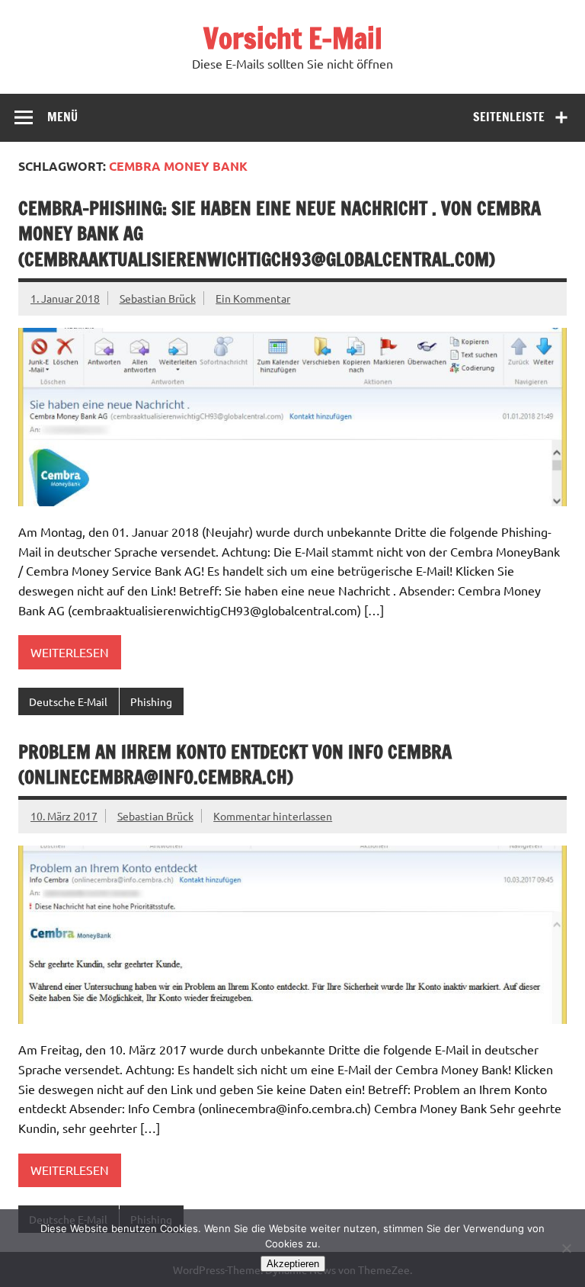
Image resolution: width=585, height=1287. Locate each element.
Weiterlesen (69, 652)
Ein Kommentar (253, 298)
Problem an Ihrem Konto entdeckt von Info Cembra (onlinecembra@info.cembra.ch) (235, 765)
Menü (62, 116)
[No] (566, 1248)
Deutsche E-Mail (68, 701)
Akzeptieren (293, 1263)
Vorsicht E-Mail (292, 38)
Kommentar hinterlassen (272, 816)
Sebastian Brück (158, 298)
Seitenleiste (509, 116)
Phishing (151, 701)
